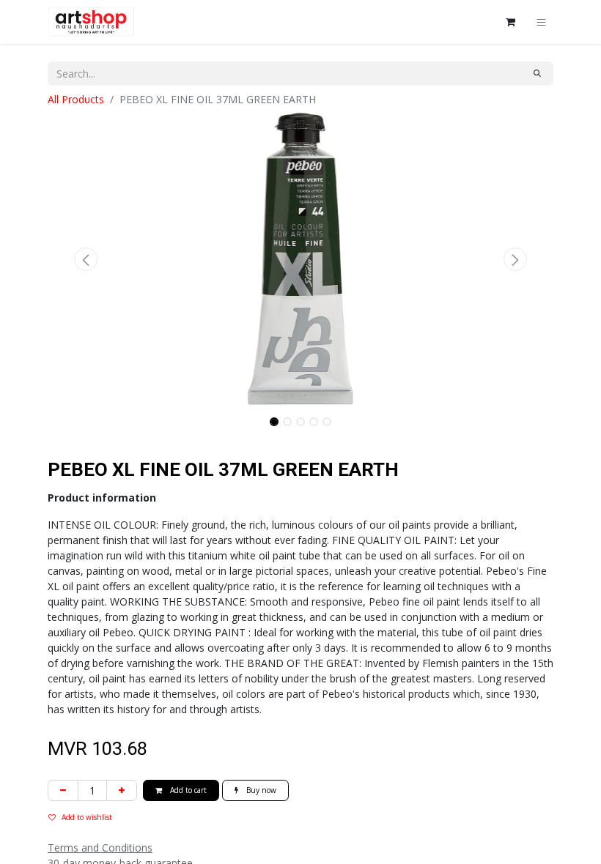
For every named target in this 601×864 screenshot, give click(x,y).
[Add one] (121, 790)
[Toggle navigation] (541, 22)
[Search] (537, 74)
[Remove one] (63, 790)
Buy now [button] (260, 790)
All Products (76, 99)
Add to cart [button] (187, 790)
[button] (86, 259)
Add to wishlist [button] (87, 817)
